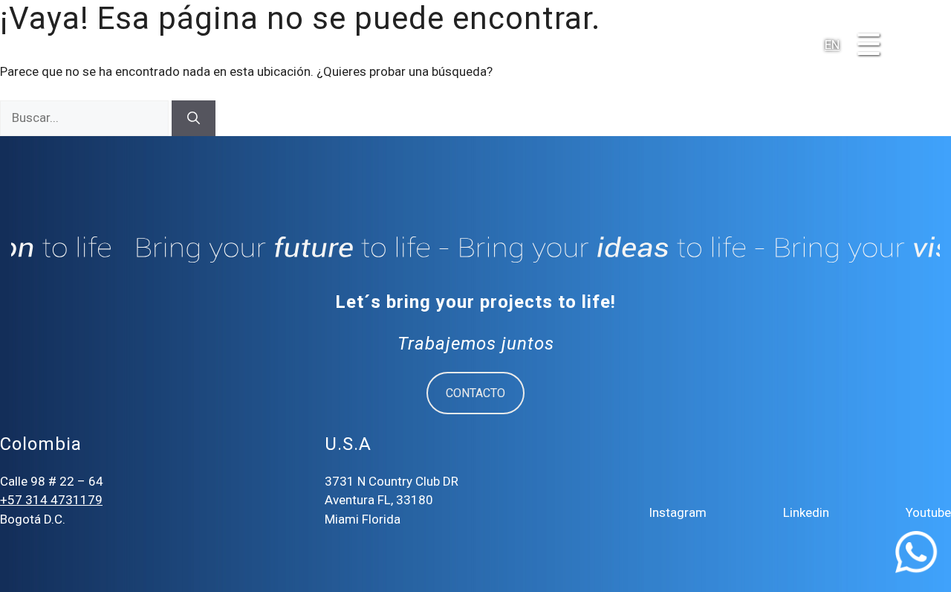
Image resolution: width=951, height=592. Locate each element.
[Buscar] (193, 118)
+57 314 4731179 (51, 499)
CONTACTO (475, 393)
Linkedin (806, 512)
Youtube (928, 512)
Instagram (678, 512)
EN (832, 44)
